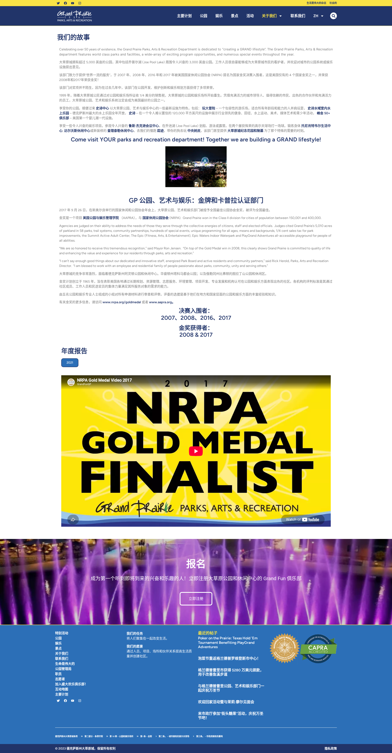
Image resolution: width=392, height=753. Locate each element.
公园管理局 (63, 669)
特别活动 (61, 633)
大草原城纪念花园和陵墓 (245, 131)
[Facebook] (65, 3)
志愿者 (60, 679)
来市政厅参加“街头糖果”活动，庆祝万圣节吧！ (230, 715)
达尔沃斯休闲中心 (77, 131)
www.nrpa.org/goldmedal (121, 302)
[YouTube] (72, 3)
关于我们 (269, 16)
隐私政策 (331, 748)
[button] (333, 15)
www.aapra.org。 (162, 302)
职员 (58, 674)
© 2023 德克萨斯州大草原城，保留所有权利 (85, 748)
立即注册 (196, 598)
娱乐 (219, 16)
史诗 (132, 113)
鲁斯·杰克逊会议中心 (144, 126)
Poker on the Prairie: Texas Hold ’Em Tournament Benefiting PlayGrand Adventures (228, 642)
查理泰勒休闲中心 (120, 131)
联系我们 (298, 16)
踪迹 (160, 131)
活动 (250, 16)
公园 (203, 16)
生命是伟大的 (65, 664)
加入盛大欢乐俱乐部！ (71, 684)
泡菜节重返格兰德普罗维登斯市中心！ (229, 658)
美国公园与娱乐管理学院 (101, 218)
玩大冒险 (208, 108)
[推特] (58, 3)
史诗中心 (102, 108)
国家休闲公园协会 (156, 218)
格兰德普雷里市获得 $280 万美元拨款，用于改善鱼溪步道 (231, 672)
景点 (234, 16)
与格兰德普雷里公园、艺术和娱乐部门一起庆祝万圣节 (231, 688)
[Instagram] (80, 3)
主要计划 (184, 16)
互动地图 (61, 689)
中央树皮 (193, 131)
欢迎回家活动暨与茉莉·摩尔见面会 (226, 702)
